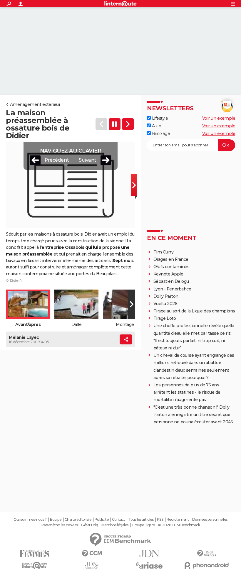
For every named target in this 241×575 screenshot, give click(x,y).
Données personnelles (209, 520)
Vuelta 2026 (165, 303)
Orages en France (170, 259)
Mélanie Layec (24, 337)
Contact (118, 520)
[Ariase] (149, 565)
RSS (160, 520)
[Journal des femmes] (34, 553)
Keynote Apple (168, 274)
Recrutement (178, 520)
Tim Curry (163, 252)
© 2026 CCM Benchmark (179, 525)
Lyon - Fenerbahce (172, 289)
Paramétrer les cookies (59, 525)
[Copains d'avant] (34, 565)
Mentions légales (114, 525)
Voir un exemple (218, 118)
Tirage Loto (164, 318)
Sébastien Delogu (171, 281)
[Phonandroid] (206, 565)
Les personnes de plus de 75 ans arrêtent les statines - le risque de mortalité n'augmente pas (186, 392)
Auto (156, 125)
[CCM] (91, 553)
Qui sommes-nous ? (30, 520)
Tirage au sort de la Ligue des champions (194, 311)
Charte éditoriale (78, 520)
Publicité (102, 520)
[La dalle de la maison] (128, 124)
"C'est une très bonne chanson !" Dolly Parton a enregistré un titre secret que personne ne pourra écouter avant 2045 (193, 415)
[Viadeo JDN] (91, 565)
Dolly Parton (165, 296)
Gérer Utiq (89, 525)
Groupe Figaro (143, 525)
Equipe (55, 520)
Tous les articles (141, 520)
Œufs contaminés (171, 266)
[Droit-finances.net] (206, 553)
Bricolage (160, 133)
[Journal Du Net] (149, 553)
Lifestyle (159, 118)
